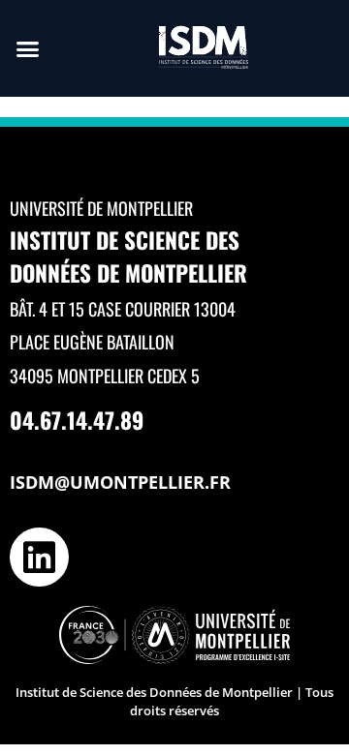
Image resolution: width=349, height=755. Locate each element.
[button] (28, 48)
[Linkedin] (39, 557)
